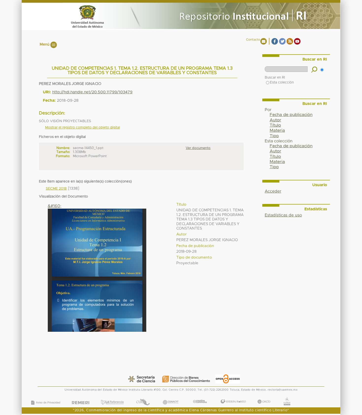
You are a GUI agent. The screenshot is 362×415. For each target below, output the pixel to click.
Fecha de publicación (291, 115)
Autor (275, 120)
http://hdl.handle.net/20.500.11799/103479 (92, 92)
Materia (277, 130)
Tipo (274, 136)
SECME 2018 (56, 188)
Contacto (253, 39)
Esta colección (282, 82)
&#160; (54, 206)
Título (275, 125)
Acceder (273, 191)
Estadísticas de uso (283, 215)
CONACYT (171, 397)
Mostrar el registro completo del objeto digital (82, 127)
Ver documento (198, 148)
